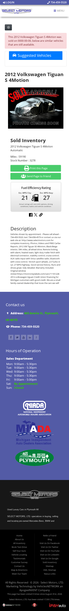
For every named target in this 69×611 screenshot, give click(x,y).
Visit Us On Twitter (49, 547)
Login (9, 2)
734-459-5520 (58, 2)
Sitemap (50, 566)
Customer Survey (19, 562)
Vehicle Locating (19, 554)
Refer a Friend (49, 535)
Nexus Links (50, 573)
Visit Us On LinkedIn (49, 554)
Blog (50, 539)
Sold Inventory (50, 562)
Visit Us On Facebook (50, 543)
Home (19, 535)
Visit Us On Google (49, 558)
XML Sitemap (49, 569)
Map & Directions (19, 569)
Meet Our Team (19, 573)
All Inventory (19, 543)
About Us (19, 539)
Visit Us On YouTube (49, 550)
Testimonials (19, 558)
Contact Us (19, 566)
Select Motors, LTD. (52, 582)
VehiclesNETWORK (48, 586)
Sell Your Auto (19, 550)
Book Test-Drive (19, 547)
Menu (60, 11)
